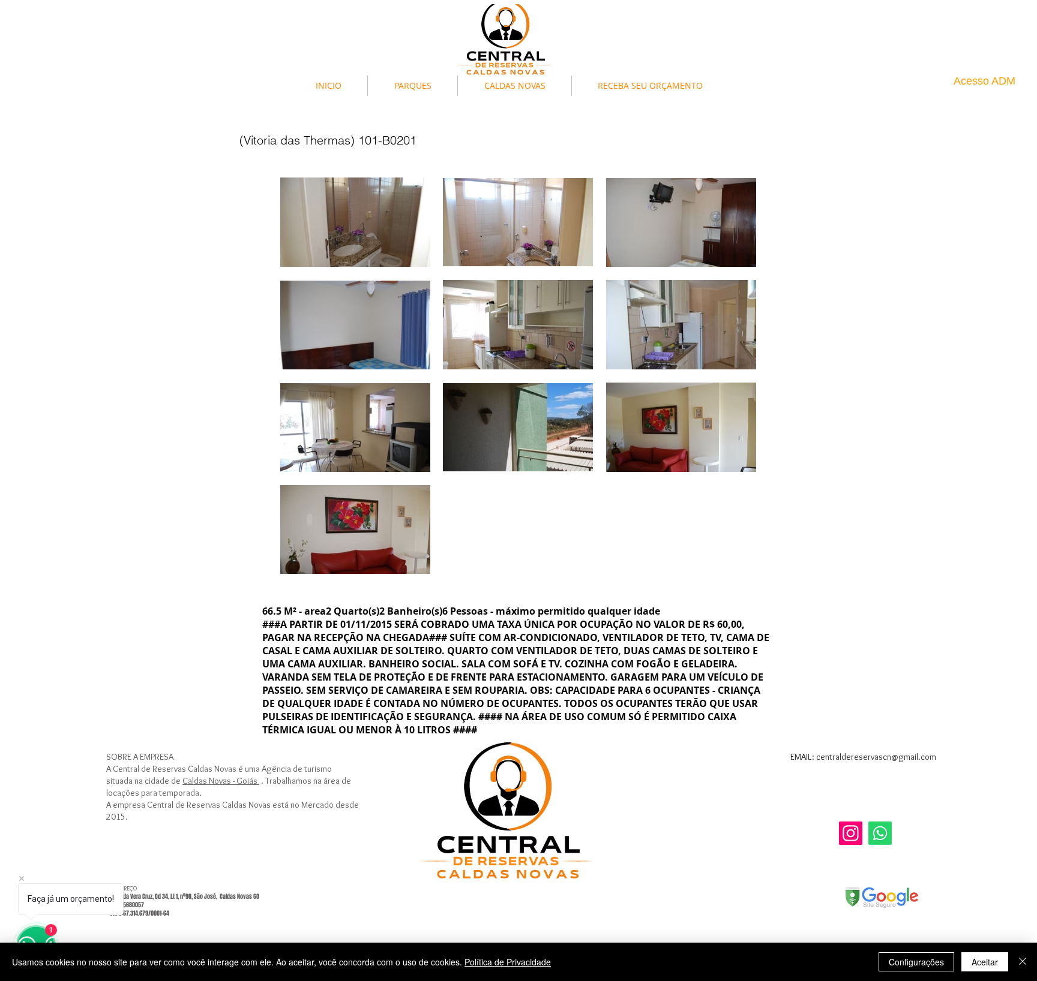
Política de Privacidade (507, 962)
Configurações (916, 962)
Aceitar (985, 962)
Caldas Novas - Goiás (220, 780)
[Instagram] (850, 833)
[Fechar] (1022, 961)
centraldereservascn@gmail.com (876, 756)
